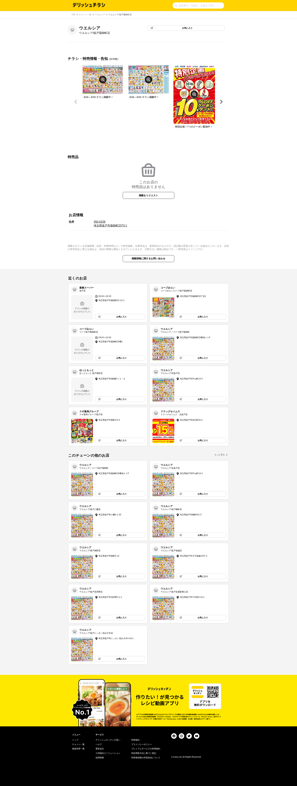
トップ (75, 740)
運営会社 (100, 749)
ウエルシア (100, 14)
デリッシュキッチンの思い (108, 740)
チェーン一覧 (85, 14)
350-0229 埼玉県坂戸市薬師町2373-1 (110, 223)
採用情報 (100, 757)
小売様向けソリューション (108, 753)
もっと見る (219, 454)
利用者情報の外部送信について (145, 757)
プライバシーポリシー (141, 744)
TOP (73, 14)
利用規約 (135, 740)
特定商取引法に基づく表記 (143, 753)
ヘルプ (99, 744)
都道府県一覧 (78, 749)
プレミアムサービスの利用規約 (145, 749)
